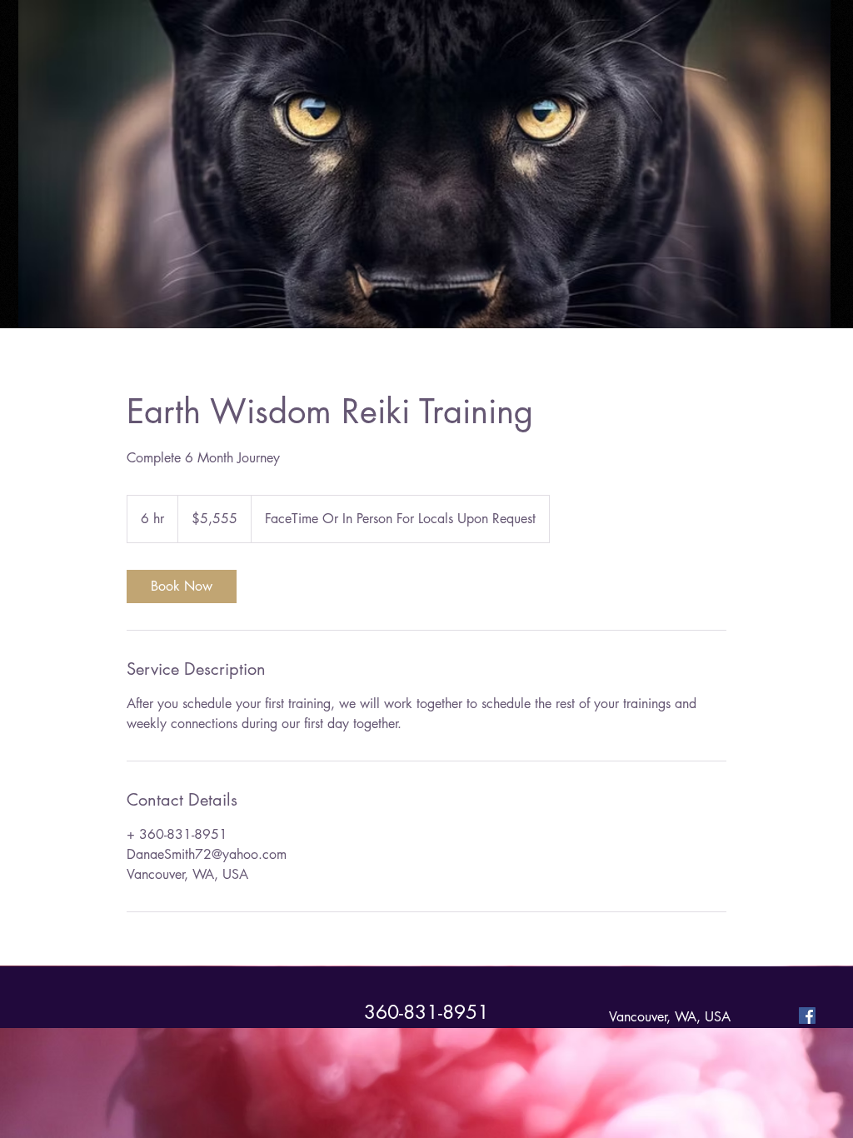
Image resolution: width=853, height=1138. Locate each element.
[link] (182, 586)
